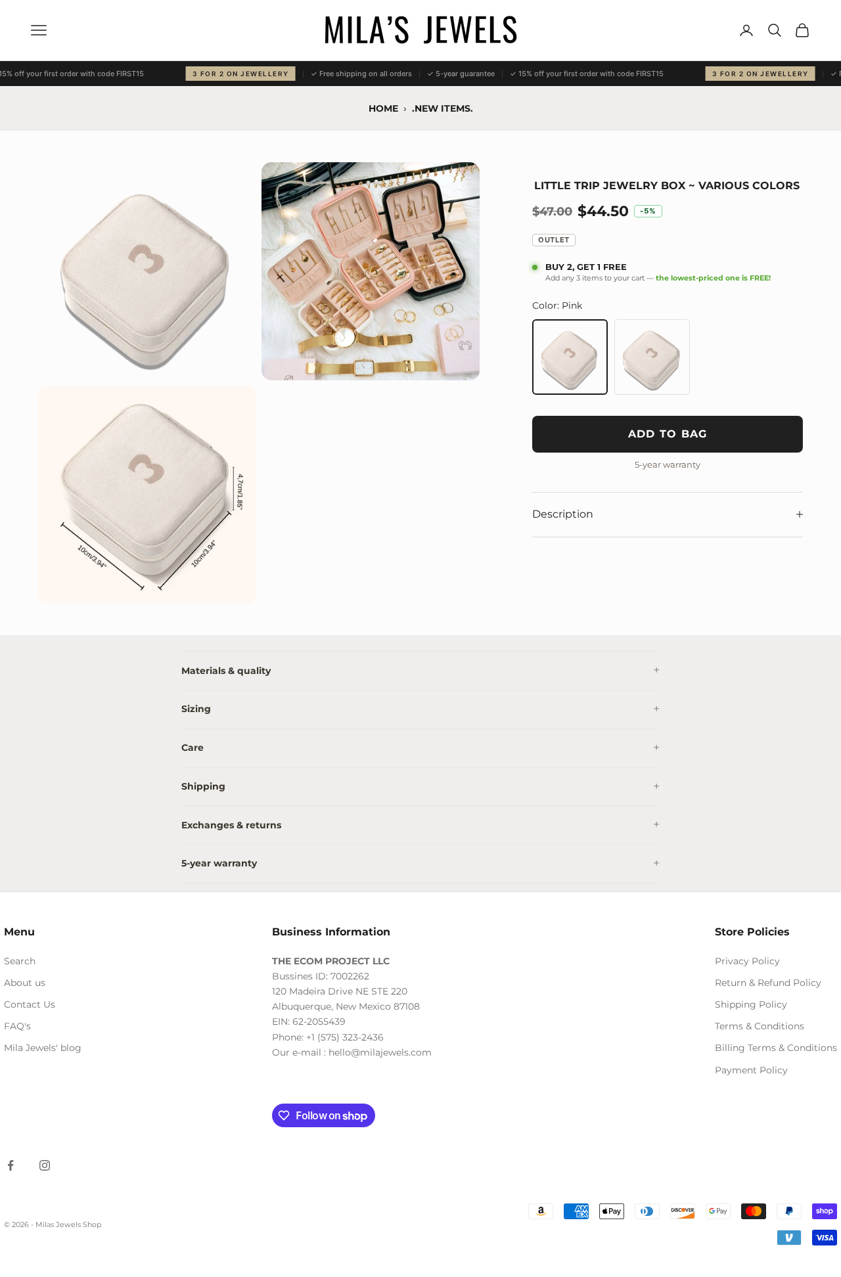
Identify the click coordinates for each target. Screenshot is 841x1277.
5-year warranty (219, 863)
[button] (147, 271)
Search (19, 961)
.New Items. (442, 108)
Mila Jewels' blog (42, 1048)
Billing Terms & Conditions (776, 1048)
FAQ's (17, 1026)
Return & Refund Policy (768, 983)
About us (24, 983)
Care (192, 747)
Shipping (203, 786)
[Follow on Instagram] (44, 1165)
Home (383, 108)
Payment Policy (751, 1070)
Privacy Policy (747, 961)
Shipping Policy (751, 1004)
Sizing (196, 709)
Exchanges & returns (231, 825)
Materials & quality (226, 671)
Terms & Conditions (759, 1026)
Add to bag (668, 434)
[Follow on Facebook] (10, 1165)
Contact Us (29, 1004)
